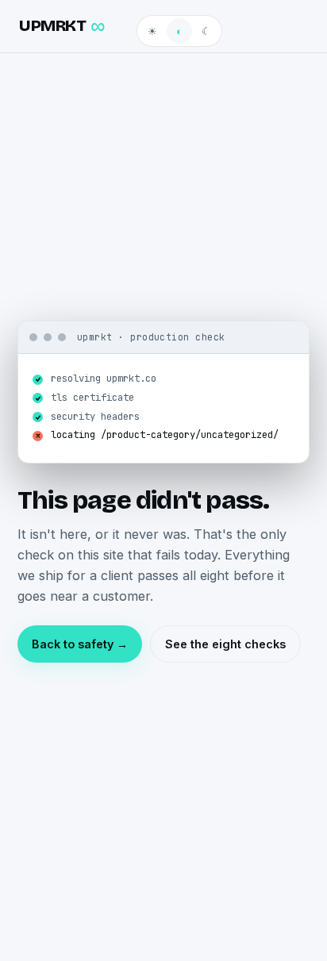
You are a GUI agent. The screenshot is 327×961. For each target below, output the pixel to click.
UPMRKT (62, 25)
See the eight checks (225, 644)
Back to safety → (80, 644)
